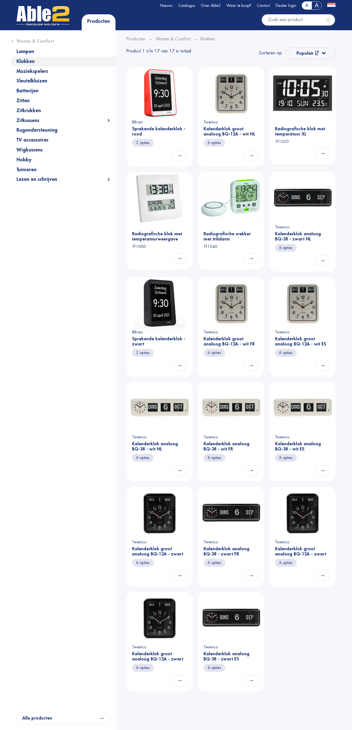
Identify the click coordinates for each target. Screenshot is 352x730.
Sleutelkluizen (31, 80)
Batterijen (27, 90)
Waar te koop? (238, 5)
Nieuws (166, 5)
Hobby (23, 159)
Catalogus (186, 5)
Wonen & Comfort (35, 41)
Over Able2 (211, 5)
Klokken (25, 61)
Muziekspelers (32, 71)
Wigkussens (29, 149)
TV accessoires (32, 139)
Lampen (25, 51)
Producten (98, 21)
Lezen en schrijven (36, 179)
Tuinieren (26, 169)
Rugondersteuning (36, 130)
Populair (305, 53)
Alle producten (37, 718)
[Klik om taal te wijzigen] (331, 5)
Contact (263, 5)
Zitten (23, 100)
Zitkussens (27, 120)
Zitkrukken (28, 110)
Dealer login (286, 5)
